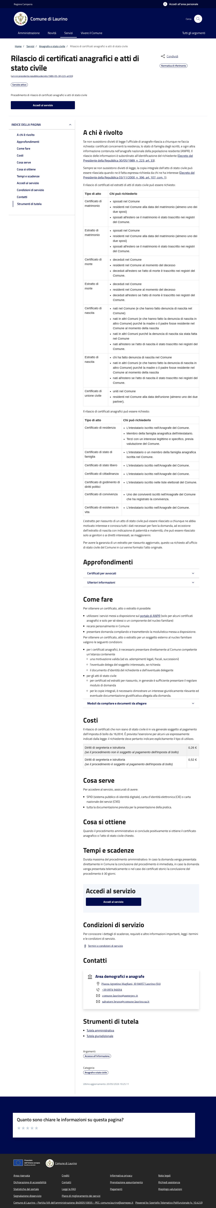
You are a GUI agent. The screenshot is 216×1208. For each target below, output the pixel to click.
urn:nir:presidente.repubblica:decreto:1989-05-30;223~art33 (41, 76)
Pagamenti (116, 1189)
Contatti (66, 1182)
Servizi (30, 46)
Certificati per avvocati (101, 573)
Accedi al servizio (43, 105)
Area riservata (22, 1175)
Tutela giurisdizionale (100, 1036)
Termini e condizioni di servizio (105, 946)
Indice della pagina (26, 124)
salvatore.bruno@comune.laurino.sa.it (125, 1001)
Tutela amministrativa (100, 1030)
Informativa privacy (121, 1175)
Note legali (164, 1175)
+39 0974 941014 (112, 989)
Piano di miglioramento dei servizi (81, 1196)
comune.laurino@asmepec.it (120, 995)
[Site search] (198, 19)
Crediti (65, 1175)
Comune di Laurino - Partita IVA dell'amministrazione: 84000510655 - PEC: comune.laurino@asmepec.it (73, 1203)
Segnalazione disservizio (27, 1196)
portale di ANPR (150, 615)
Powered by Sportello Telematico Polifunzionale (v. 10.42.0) (168, 1203)
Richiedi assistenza (169, 1182)
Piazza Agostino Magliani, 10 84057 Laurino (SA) (131, 983)
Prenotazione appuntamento (126, 1182)
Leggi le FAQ (69, 1189)
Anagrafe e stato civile (52, 46)
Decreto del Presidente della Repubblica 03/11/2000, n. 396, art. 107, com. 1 (139, 175)
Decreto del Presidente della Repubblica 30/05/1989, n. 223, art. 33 (138, 158)
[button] (180, 4)
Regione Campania (23, 4)
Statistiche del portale (26, 1189)
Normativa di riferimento (173, 65)
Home (18, 46)
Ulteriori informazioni (101, 582)
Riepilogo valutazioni (170, 1189)
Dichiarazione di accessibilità (30, 1182)
